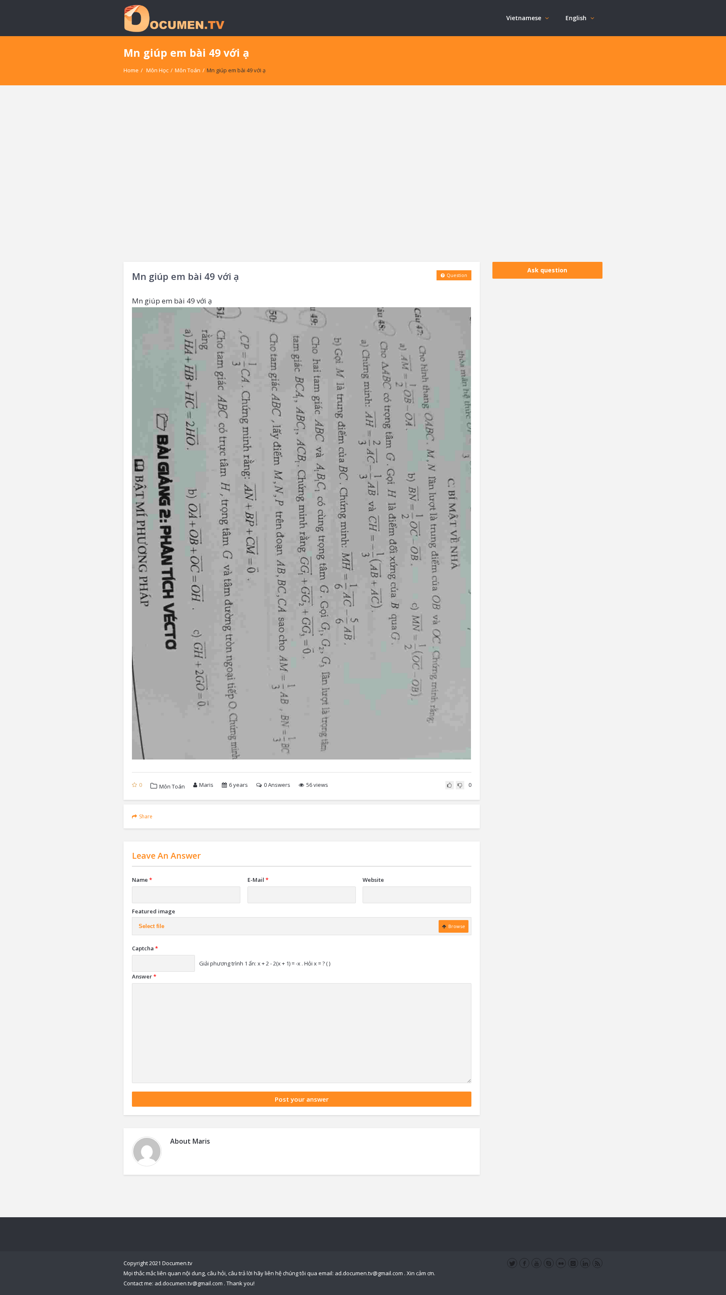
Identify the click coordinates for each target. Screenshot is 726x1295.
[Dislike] (460, 785)
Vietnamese (523, 18)
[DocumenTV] (174, 18)
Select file (151, 926)
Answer (144, 976)
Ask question (547, 270)
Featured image (153, 911)
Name (142, 880)
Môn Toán (187, 70)
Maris (206, 785)
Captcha (145, 948)
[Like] (449, 785)
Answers (277, 785)
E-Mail (257, 880)
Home (131, 70)
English (576, 18)
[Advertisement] (363, 173)
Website (373, 880)
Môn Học (157, 70)
